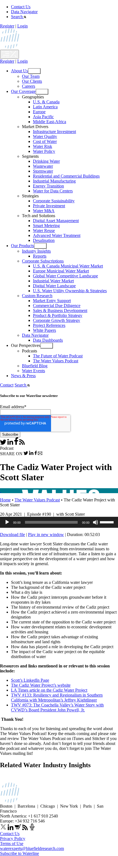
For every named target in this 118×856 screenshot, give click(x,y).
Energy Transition (48, 186)
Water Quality (45, 136)
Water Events (33, 370)
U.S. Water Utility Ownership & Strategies (70, 290)
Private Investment (49, 205)
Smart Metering (46, 225)
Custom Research (37, 295)
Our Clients (32, 81)
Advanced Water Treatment (56, 235)
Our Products (22, 245)
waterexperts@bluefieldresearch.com (32, 848)
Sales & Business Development (60, 310)
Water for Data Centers (53, 191)
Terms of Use (11, 843)
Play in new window (46, 534)
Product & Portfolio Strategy (57, 315)
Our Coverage (23, 91)
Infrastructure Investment (54, 131)
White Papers (44, 330)
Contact (6, 385)
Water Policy (44, 151)
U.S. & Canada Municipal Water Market (68, 266)
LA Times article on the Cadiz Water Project (49, 690)
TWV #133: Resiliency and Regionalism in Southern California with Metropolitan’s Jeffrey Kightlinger (57, 697)
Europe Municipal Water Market (61, 271)
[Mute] (95, 522)
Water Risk (42, 146)
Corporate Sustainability (54, 200)
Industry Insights (36, 251)
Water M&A (44, 210)
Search (17, 16)
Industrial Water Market (53, 280)
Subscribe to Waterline (19, 853)
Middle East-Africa (49, 121)
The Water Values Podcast (55, 360)
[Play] (7, 522)
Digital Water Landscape (54, 285)
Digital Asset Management (56, 220)
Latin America (45, 106)
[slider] (107, 522)
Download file (12, 534)
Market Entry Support (52, 300)
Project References (49, 325)
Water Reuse (44, 230)
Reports (39, 256)
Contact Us (20, 6)
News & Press (23, 375)
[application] (59, 522)
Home (5, 500)
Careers (28, 86)
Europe (39, 111)
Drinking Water (46, 161)
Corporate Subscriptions (43, 261)
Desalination (44, 240)
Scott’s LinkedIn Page (30, 680)
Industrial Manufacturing (54, 181)
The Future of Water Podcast (58, 356)
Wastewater (43, 166)
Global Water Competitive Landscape (65, 276)
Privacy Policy (12, 838)
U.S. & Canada (46, 102)
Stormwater (43, 171)
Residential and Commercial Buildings (66, 176)
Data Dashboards (48, 340)
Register (7, 26)
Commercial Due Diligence (56, 305)
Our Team (31, 76)
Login (22, 26)
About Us (19, 70)
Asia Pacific (43, 116)
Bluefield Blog (34, 365)
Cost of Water (45, 141)
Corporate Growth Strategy (56, 320)
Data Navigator (24, 11)
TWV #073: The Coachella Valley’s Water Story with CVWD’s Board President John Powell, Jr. (57, 707)
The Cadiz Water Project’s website (41, 685)
